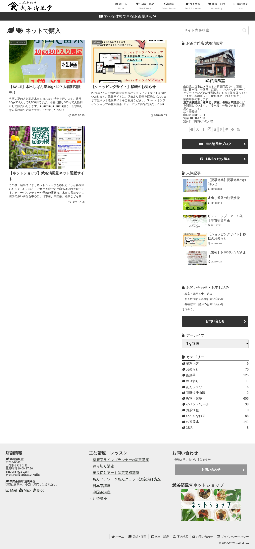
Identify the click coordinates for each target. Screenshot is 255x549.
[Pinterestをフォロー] (221, 129)
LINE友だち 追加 (216, 159)
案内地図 (182, 536)
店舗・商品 (139, 536)
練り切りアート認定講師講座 (116, 473)
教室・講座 (161, 536)
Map (27, 490)
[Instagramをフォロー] (209, 129)
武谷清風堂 (215, 80)
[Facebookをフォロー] (203, 129)
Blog (40, 490)
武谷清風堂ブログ (217, 144)
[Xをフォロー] (197, 129)
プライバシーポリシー (234, 536)
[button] (244, 30)
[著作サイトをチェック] (191, 129)
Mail (13, 490)
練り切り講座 (103, 466)
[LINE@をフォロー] (226, 129)
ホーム (119, 536)
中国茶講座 (102, 492)
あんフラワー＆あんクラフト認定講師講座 (127, 479)
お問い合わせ (215, 321)
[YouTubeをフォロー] (215, 129)
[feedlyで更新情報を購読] (232, 129)
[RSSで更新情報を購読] (238, 129)
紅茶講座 (100, 499)
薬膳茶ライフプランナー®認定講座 (121, 460)
